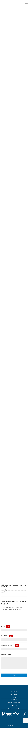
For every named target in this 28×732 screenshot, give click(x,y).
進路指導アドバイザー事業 (14, 702)
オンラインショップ (14, 708)
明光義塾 (14, 697)
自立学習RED (14, 699)
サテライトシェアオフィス (14, 705)
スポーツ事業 (14, 694)
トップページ (14, 691)
